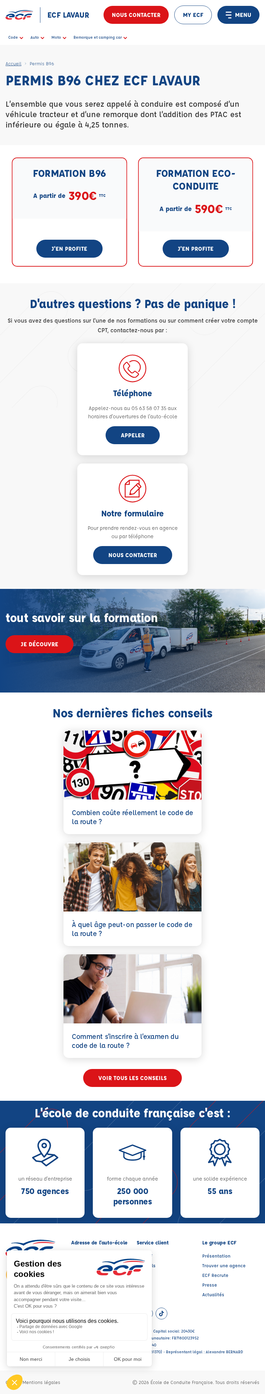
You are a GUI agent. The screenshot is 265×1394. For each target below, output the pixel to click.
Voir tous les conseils (132, 1077)
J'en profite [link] (69, 248)
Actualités (213, 1294)
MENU (243, 14)
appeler (133, 435)
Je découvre (39, 644)
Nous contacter (136, 14)
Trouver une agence (224, 1265)
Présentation (216, 1256)
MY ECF (193, 14)
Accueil (13, 63)
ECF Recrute (215, 1275)
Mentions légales (41, 1382)
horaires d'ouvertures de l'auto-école (132, 416)
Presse (209, 1285)
